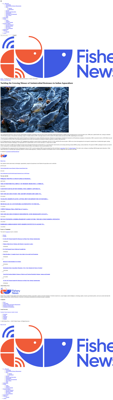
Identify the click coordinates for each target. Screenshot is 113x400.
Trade (7, 16)
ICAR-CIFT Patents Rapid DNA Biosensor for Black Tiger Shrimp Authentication (21, 238)
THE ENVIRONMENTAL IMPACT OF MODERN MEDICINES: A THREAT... (22, 183)
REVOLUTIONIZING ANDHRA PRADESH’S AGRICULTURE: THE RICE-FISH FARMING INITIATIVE (30, 219)
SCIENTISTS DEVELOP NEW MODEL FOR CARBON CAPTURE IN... (21, 188)
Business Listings (6, 23)
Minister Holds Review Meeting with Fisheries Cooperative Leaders (18, 244)
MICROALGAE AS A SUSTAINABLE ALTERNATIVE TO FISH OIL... (20, 204)
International (11, 9)
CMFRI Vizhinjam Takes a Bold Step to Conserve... (14, 209)
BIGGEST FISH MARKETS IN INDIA (12, 261)
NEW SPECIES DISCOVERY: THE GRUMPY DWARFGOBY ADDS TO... (21, 194)
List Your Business (9, 24)
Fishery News (8, 86)
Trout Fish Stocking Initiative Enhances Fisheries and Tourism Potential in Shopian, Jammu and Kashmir (26, 274)
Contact (4, 33)
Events (4, 18)
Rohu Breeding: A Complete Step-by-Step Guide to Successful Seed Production (20, 254)
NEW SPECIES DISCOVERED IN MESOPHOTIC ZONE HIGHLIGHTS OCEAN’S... (24, 214)
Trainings (8, 21)
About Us (5, 30)
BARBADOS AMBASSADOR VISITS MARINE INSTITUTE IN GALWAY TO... (23, 224)
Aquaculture (8, 4)
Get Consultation (9, 28)
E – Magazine (6, 3)
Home (2, 78)
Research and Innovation (11, 11)
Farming (7, 10)
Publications (5, 17)
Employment (5, 29)
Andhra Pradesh (72, 148)
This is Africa (8, 15)
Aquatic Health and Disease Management (11, 304)
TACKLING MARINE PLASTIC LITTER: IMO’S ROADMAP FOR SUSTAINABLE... (24, 199)
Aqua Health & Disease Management (13, 5)
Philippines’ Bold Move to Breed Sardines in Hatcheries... (16, 178)
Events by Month (9, 22)
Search (14, 35)
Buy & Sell (8, 27)
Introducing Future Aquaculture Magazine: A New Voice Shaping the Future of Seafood (22, 267)
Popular (4, 236)
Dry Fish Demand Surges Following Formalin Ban (14, 249)
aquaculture (62, 148)
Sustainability (8, 13)
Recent (4, 235)
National (10, 8)
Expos (7, 20)
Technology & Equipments (11, 14)
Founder (7, 31)
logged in (8, 231)
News (7, 7)
